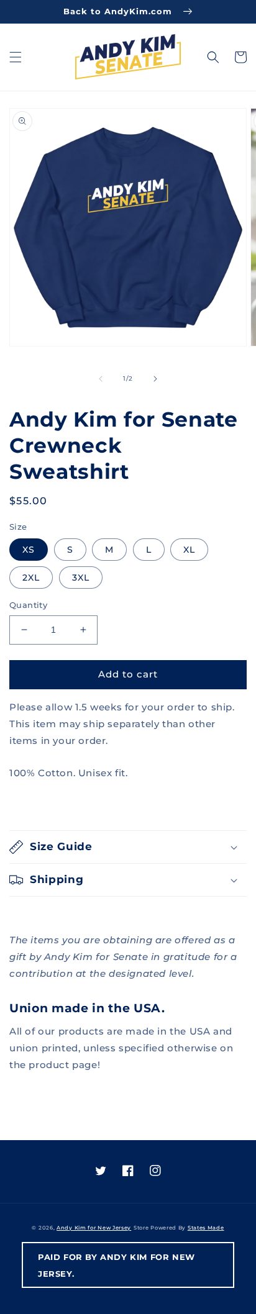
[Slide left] (100, 378)
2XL (31, 577)
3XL (80, 577)
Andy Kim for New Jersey (94, 1228)
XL (189, 549)
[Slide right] (155, 378)
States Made (206, 1228)
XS (28, 549)
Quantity (28, 605)
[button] (15, 57)
